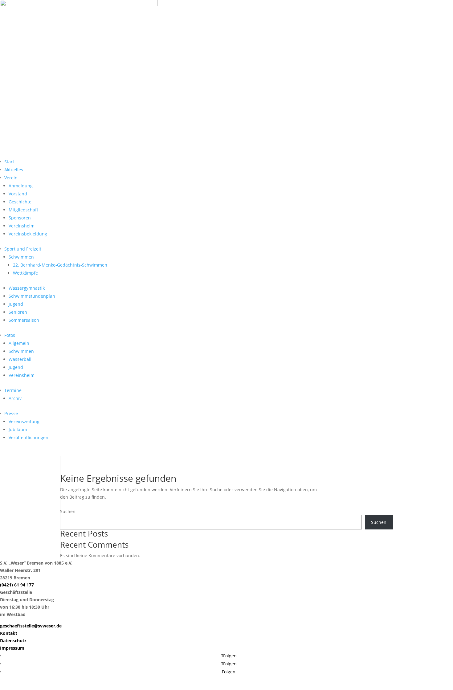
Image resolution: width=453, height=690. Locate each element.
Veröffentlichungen (28, 437)
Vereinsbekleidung (28, 234)
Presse (11, 413)
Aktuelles (13, 170)
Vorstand (18, 194)
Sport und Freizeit (22, 249)
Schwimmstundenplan (32, 296)
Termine (13, 390)
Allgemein (19, 343)
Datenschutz (13, 640)
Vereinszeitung (24, 421)
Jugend (16, 304)
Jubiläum (18, 429)
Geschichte (20, 202)
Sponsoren (20, 218)
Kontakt (8, 633)
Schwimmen (21, 257)
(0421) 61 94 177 (17, 585)
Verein (11, 178)
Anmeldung (21, 186)
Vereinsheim (22, 226)
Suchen (68, 511)
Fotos (9, 335)
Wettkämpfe (25, 273)
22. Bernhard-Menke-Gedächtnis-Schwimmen (60, 265)
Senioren (18, 312)
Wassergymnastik (27, 288)
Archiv (15, 398)
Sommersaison (24, 320)
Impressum (12, 648)
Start (9, 162)
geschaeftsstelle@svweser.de (31, 626)
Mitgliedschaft (23, 210)
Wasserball (20, 359)
